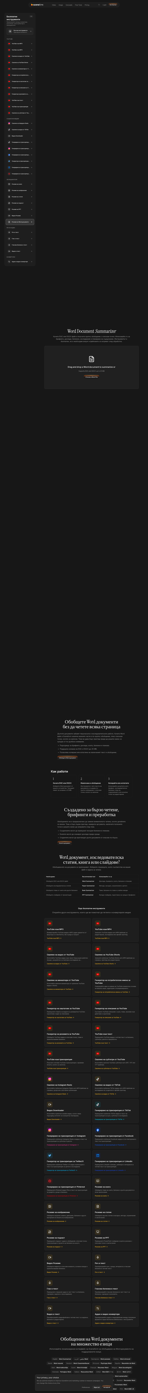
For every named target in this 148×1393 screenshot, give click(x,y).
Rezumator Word (129, 1380)
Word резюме (105, 1359)
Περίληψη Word (106, 1363)
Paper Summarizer (88, 886)
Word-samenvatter (121, 1376)
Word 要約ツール (107, 1372)
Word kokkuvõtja (62, 1367)
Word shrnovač (125, 1359)
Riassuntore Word (87, 1372)
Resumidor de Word (128, 1363)
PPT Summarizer (87, 895)
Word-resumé (58, 1363)
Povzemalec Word (121, 1384)
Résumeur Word (103, 1367)
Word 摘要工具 (129, 1389)
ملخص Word (84, 1359)
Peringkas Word (65, 1372)
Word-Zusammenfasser (81, 1363)
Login (104, 5)
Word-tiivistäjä (82, 1367)
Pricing (87, 5)
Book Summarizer (88, 890)
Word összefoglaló (125, 1367)
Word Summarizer (65, 1359)
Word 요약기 (127, 1372)
